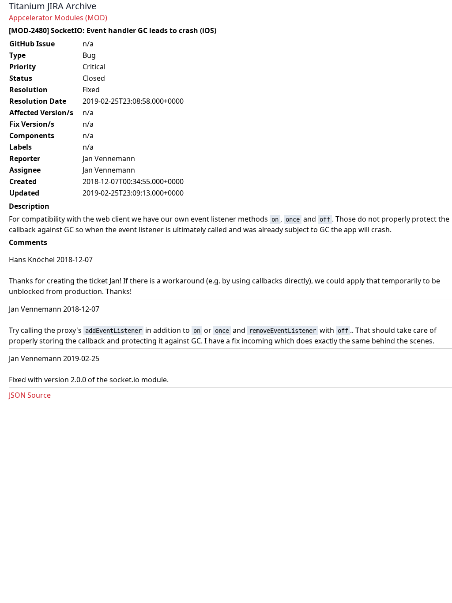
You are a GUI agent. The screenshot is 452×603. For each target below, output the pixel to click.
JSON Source (30, 395)
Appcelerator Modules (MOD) (58, 18)
